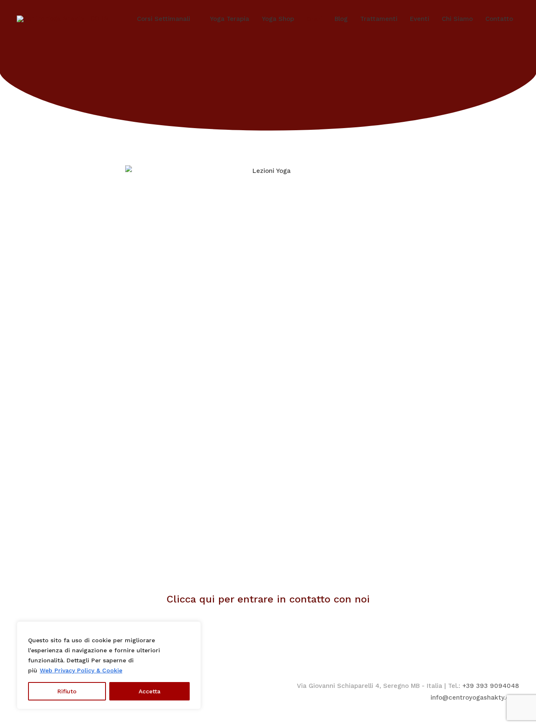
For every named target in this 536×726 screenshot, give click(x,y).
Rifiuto (67, 691)
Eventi (419, 19)
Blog (341, 19)
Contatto (499, 19)
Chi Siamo (457, 19)
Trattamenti (378, 19)
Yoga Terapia (229, 19)
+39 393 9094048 (490, 686)
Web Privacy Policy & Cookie (81, 670)
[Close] (192, 628)
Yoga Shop (278, 19)
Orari (314, 19)
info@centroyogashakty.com (474, 697)
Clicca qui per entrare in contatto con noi (268, 599)
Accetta (149, 691)
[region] (109, 665)
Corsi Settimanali (163, 19)
